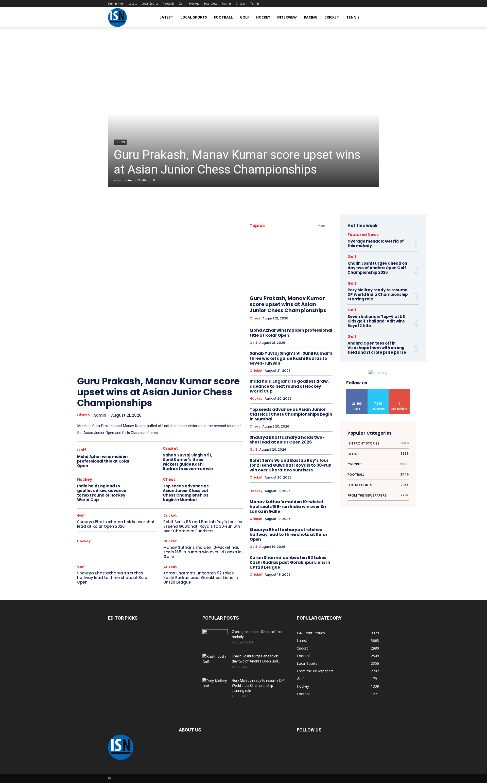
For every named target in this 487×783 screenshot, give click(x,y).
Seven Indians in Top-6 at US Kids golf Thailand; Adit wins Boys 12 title (376, 321)
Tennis (254, 3)
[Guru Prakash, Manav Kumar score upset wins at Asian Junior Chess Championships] (243, 113)
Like (357, 391)
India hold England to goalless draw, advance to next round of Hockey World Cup (101, 492)
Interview (210, 3)
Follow (378, 391)
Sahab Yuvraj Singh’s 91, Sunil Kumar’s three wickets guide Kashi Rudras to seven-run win (188, 461)
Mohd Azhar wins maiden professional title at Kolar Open (103, 461)
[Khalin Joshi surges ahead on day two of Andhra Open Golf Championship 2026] (215, 662)
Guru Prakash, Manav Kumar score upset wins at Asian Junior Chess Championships (237, 162)
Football (168, 3)
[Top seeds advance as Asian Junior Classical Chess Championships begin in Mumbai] (231, 490)
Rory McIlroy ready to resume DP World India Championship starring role (377, 294)
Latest (133, 3)
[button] (373, 17)
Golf (181, 3)
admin (119, 180)
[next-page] (232, 362)
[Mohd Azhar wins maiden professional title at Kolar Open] (146, 459)
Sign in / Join (116, 3)
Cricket (240, 3)
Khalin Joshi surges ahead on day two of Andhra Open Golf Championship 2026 (377, 268)
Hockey (194, 3)
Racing (226, 3)
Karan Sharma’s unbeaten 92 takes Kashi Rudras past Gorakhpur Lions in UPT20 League (200, 577)
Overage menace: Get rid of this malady (375, 243)
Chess (120, 142)
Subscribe (399, 391)
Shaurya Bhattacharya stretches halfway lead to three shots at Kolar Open (113, 577)
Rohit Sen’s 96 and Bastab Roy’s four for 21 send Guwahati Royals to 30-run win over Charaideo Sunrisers (203, 526)
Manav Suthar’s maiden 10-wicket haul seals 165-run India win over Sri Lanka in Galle (202, 552)
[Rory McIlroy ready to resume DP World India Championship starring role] (215, 687)
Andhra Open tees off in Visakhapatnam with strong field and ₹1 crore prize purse (376, 348)
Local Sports (150, 3)
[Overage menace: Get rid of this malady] (215, 638)
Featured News (363, 234)
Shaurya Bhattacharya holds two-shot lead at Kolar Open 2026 (116, 524)
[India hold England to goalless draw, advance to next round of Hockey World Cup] (146, 490)
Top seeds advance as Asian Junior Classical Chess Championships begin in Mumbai (186, 492)
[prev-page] (221, 362)
